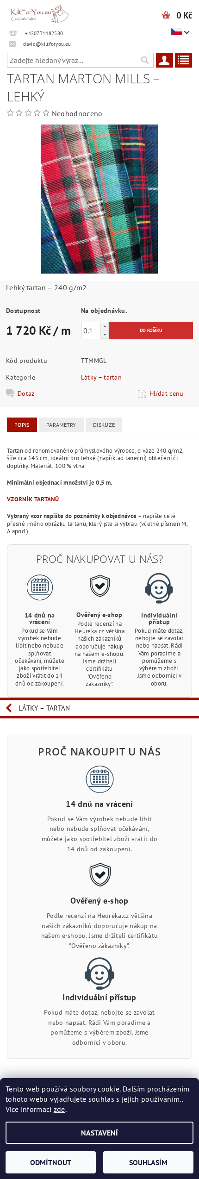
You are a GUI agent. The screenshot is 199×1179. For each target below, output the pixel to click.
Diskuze (104, 424)
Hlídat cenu (166, 393)
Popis (22, 424)
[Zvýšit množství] (104, 326)
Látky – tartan (101, 377)
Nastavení (99, 1132)
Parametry (61, 424)
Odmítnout (50, 1162)
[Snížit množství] (104, 334)
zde (59, 1109)
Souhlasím (148, 1162)
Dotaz (26, 393)
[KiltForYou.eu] (40, 12)
